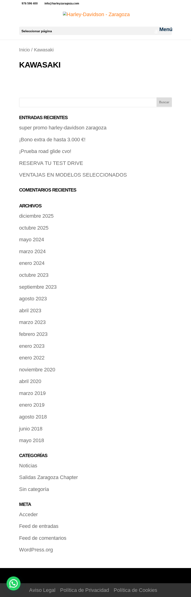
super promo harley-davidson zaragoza (62, 128)
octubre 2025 (33, 228)
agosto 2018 (33, 417)
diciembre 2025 (36, 216)
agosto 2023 (33, 299)
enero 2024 (31, 263)
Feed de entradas (38, 526)
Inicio (24, 49)
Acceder (28, 514)
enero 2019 (31, 405)
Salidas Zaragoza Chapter (48, 477)
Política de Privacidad (84, 590)
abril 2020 (30, 381)
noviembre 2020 (37, 370)
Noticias (28, 466)
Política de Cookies (135, 590)
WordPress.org (36, 550)
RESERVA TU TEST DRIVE (51, 163)
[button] (13, 583)
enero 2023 (31, 346)
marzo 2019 (32, 393)
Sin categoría (34, 489)
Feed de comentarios (42, 538)
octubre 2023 (33, 275)
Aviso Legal (42, 590)
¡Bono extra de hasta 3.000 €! (52, 139)
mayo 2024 (31, 239)
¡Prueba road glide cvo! (45, 151)
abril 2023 (30, 310)
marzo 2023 (32, 322)
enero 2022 (31, 358)
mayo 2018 (31, 440)
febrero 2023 (33, 334)
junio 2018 (30, 429)
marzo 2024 (32, 251)
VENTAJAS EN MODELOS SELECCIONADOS (73, 175)
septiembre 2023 (38, 287)
